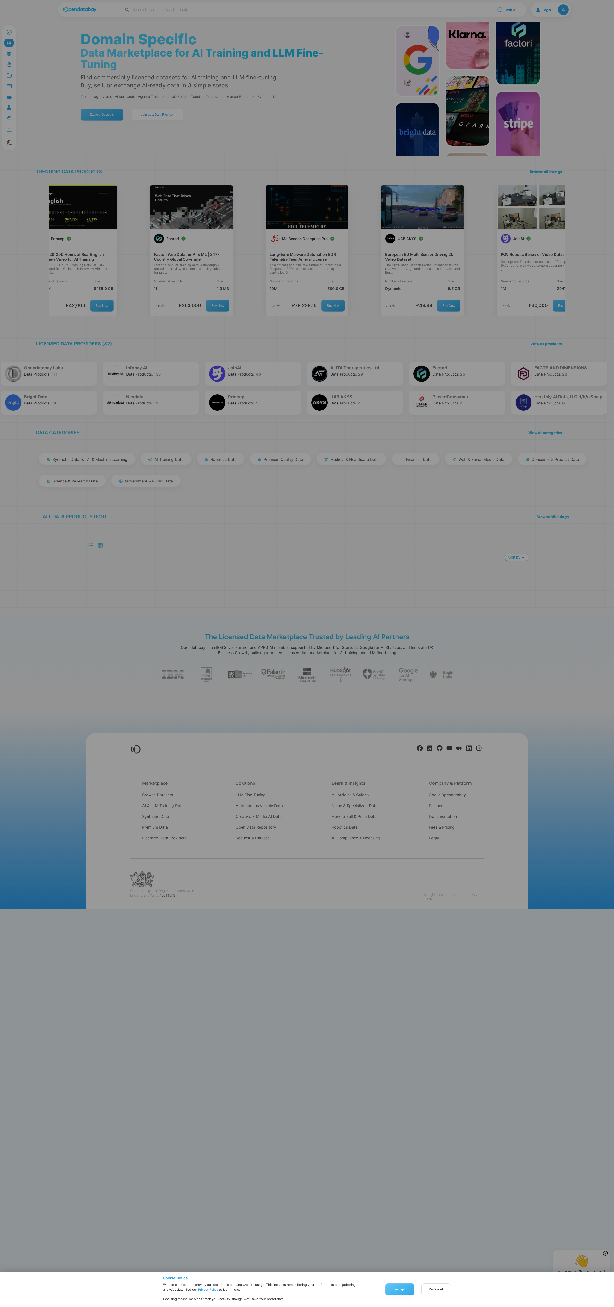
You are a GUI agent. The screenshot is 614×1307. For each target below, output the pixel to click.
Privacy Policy (208, 1289)
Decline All (436, 1289)
